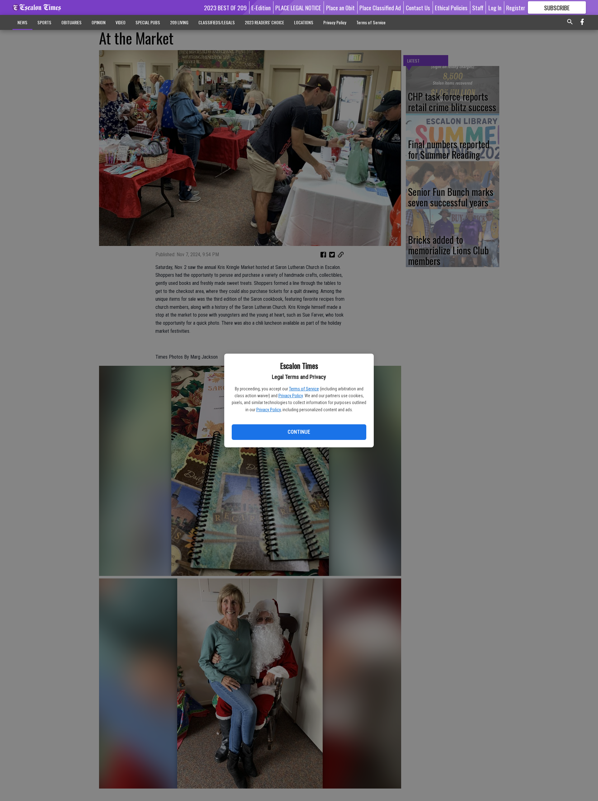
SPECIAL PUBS (147, 22)
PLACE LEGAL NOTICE (298, 7)
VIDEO (121, 22)
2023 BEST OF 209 (225, 7)
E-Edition (261, 7)
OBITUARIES (71, 22)
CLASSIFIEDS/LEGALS (216, 22)
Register (515, 7)
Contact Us (418, 7)
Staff (477, 7)
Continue (299, 432)
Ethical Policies (451, 7)
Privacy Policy (290, 395)
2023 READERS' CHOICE (264, 22)
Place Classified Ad (380, 7)
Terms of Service (304, 388)
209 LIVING (179, 22)
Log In (494, 7)
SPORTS (44, 22)
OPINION (99, 22)
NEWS (22, 22)
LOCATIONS (303, 22)
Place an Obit (340, 7)
